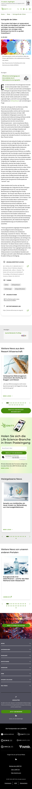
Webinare (4, 667)
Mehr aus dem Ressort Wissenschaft (16, 411)
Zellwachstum (15, 101)
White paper (5, 661)
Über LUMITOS (15, 769)
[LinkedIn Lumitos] (16, 759)
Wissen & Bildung (6, 679)
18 (19, 404)
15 (14, 404)
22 (23, 605)
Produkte (4, 655)
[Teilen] (21, 9)
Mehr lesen (5, 468)
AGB (15, 783)
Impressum (8, 783)
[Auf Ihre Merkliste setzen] (26, 9)
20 (22, 404)
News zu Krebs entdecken (16, 625)
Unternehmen (5, 649)
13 (10, 404)
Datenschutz (23, 783)
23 (25, 605)
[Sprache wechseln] (24, 9)
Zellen (7, 89)
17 (17, 404)
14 (12, 404)
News (3, 643)
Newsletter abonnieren (14, 453)
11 (25, 402)
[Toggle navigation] (30, 9)
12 (9, 404)
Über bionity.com (16, 773)
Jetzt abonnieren (16, 711)
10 (23, 402)
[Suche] (18, 9)
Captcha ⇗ (22, 459)
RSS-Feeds (4, 685)
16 (13, 605)
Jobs (2, 673)
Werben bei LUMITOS (15, 766)
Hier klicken (15, 457)
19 (21, 404)
